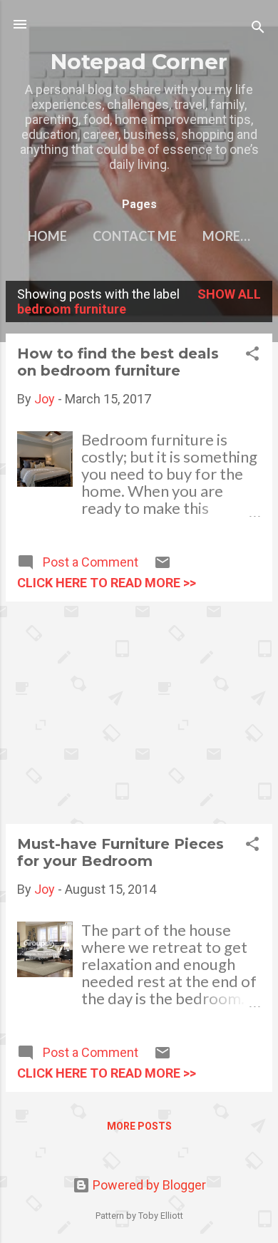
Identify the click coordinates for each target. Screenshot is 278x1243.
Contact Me (135, 236)
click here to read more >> (106, 582)
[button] (252, 355)
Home (47, 236)
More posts (139, 1126)
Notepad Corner (139, 61)
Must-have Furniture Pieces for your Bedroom (120, 852)
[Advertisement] (139, 713)
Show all (229, 294)
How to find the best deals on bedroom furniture (118, 362)
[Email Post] (162, 566)
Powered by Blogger (148, 1184)
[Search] (258, 29)
